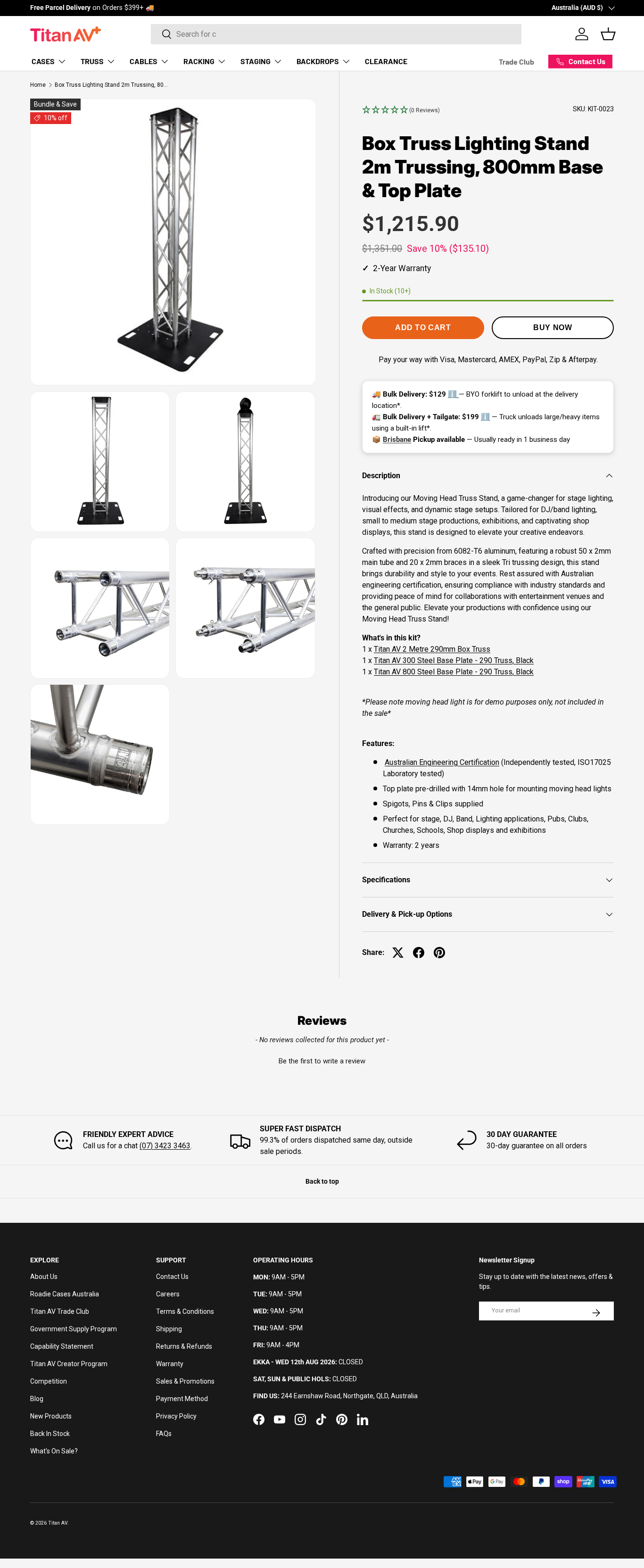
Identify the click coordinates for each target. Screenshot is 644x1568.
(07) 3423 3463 (165, 1145)
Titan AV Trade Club (59, 1311)
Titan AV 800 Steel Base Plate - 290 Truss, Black (454, 671)
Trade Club (516, 61)
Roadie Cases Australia (64, 1294)
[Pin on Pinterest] (439, 952)
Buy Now (552, 328)
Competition (48, 1381)
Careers (168, 1294)
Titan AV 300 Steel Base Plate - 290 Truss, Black (454, 660)
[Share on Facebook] (418, 952)
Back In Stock (50, 1433)
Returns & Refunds (184, 1346)
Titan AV (57, 1523)
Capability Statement (61, 1346)
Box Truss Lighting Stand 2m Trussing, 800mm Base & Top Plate (111, 85)
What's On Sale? (54, 1451)
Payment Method (182, 1398)
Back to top (322, 1181)
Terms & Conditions (185, 1311)
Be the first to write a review (322, 1061)
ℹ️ (453, 394)
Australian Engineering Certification (442, 762)
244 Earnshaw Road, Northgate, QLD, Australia (349, 1396)
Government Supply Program (73, 1329)
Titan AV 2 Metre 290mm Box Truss (432, 649)
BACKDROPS (318, 61)
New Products (51, 1416)
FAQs (164, 1433)
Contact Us (172, 1276)
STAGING (255, 61)
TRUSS (92, 61)
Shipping (169, 1329)
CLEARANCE (386, 61)
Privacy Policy (176, 1416)
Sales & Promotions (185, 1381)
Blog (36, 1398)
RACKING (199, 61)
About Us (44, 1276)
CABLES (143, 61)
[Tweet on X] (398, 952)
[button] (401, 110)
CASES (43, 61)
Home (38, 85)
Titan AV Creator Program (68, 1364)
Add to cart (423, 328)
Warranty (169, 1364)
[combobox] (336, 34)
